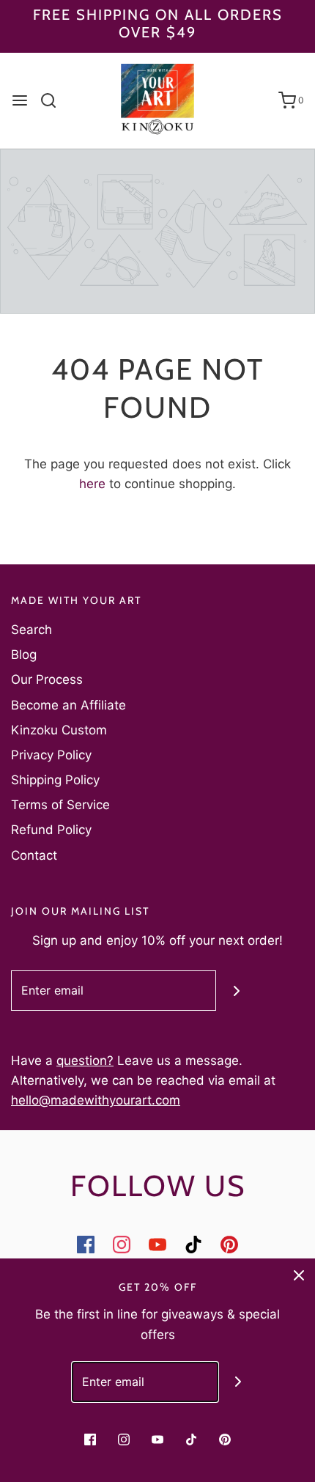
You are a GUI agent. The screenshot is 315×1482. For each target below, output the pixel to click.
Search (31, 629)
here (92, 483)
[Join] (236, 990)
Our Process (47, 679)
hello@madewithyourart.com (95, 1100)
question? (85, 1060)
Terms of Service (60, 804)
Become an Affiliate (68, 705)
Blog (24, 654)
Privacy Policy (51, 755)
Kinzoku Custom (59, 730)
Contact (34, 855)
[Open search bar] (54, 100)
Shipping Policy (55, 780)
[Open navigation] (20, 100)
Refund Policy (51, 829)
